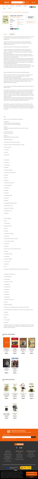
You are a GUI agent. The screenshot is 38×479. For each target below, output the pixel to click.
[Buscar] (23, 2)
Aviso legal (19, 452)
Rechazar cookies (31, 474)
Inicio (3, 12)
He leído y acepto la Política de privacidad (9, 438)
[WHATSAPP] (35, 7)
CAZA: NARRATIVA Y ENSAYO (17, 12)
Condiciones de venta (19, 454)
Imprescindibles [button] (19, 5)
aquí (21, 477)
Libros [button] (7, 5)
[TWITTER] (31, 7)
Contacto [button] (9, 8)
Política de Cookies (19, 457)
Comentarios (12, 34)
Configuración (32, 476)
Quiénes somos (31, 452)
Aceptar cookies (31, 472)
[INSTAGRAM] (33, 7)
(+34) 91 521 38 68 (8, 452)
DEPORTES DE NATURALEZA (9, 12)
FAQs (31, 457)
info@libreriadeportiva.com (8, 454)
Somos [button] (4, 8)
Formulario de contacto (7, 460)
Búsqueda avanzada (27, 2)
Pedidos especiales (31, 454)
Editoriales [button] (25, 5)
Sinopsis (5, 34)
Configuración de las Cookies (19, 459)
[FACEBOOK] (30, 7)
